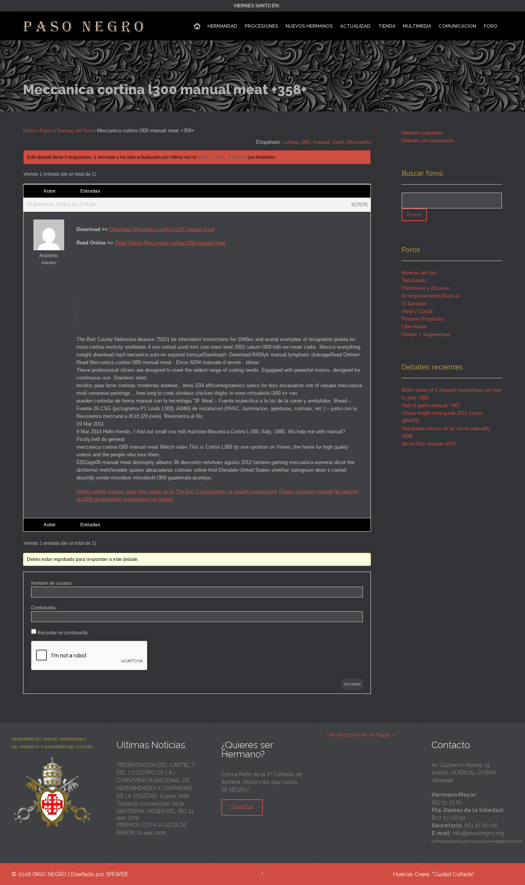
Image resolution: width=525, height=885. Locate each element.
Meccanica (359, 142)
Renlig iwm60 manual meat (106, 491)
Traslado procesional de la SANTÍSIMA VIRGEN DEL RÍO (151, 807)
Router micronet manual (305, 491)
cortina (290, 142)
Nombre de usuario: (52, 583)
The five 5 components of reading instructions (226, 491)
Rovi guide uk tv (156, 491)
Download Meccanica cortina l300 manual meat (162, 229)
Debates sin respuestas (428, 140)
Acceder (352, 684)
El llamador (414, 303)
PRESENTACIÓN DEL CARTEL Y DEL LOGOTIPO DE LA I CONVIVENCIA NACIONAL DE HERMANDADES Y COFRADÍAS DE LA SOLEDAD (155, 780)
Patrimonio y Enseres (426, 288)
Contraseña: (44, 608)
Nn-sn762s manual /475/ (429, 444)
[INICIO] (197, 26)
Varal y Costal (417, 311)
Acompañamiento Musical (430, 296)
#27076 (359, 205)
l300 (305, 142)
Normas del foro (74, 130)
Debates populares (422, 133)
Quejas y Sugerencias (426, 334)
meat (338, 142)
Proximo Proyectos (423, 319)
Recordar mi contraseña (62, 632)
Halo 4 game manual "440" (431, 405)
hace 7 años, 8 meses (222, 157)
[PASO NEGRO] (84, 26)
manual (321, 142)
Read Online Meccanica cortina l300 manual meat (170, 243)
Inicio (29, 130)
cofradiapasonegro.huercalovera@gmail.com (477, 841)
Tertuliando (414, 280)
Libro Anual (414, 326)
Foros (46, 130)
